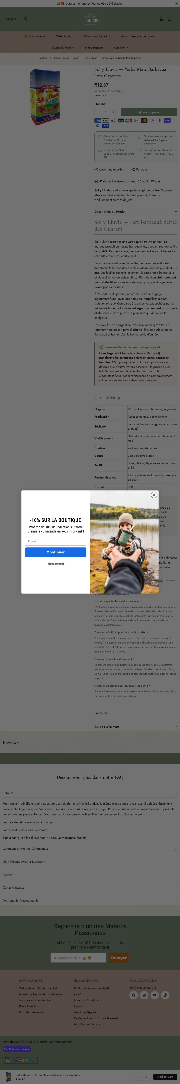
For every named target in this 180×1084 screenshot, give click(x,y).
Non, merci (56, 564)
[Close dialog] (154, 495)
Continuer (56, 552)
